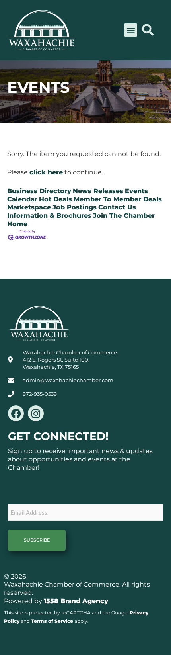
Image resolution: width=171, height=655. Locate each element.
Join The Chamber (124, 215)
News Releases (98, 191)
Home (17, 224)
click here (46, 172)
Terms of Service (52, 621)
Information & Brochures (49, 215)
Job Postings (74, 207)
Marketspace (29, 207)
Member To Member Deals (118, 199)
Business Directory (39, 191)
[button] (130, 30)
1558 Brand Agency (76, 601)
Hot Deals (55, 199)
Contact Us (117, 207)
